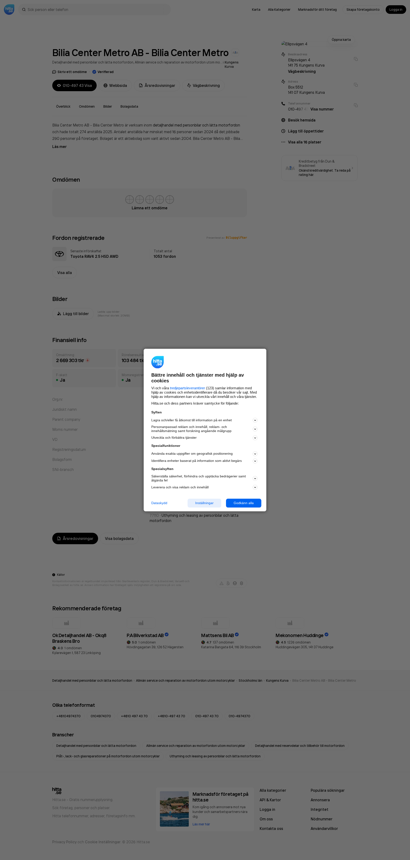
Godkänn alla (244, 503)
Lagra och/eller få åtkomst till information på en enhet (191, 420)
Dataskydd (159, 503)
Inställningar (204, 503)
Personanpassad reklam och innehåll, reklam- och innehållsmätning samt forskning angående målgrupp (191, 429)
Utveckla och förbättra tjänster (174, 438)
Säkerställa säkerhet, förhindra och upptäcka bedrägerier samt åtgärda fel (198, 478)
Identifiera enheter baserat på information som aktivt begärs (196, 461)
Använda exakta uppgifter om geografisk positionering (192, 454)
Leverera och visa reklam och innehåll (180, 487)
